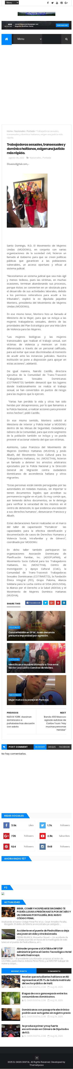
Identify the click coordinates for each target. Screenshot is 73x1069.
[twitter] (52, 3)
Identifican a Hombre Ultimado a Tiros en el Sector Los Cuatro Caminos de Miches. (33, 666)
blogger (40, 746)
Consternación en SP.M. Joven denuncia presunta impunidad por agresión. (31, 634)
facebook (64, 746)
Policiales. (14, 627)
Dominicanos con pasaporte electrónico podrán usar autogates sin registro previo (46, 1011)
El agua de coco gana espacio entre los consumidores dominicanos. (44, 995)
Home (10, 131)
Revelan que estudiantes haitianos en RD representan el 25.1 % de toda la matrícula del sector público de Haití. (46, 980)
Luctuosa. (14, 659)
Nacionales (19, 131)
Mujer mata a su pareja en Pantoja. (28, 700)
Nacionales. (15, 695)
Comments (54, 971)
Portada (31, 131)
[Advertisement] (36, 82)
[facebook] (48, 3)
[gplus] (66, 3)
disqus (52, 746)
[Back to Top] (37, 1058)
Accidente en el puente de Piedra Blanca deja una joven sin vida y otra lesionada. (43, 932)
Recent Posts (19, 971)
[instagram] (61, 3)
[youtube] (57, 3)
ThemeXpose (36, 1065)
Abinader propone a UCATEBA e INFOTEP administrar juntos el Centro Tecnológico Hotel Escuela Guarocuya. (44, 952)
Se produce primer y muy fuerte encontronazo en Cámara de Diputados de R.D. (45, 1029)
